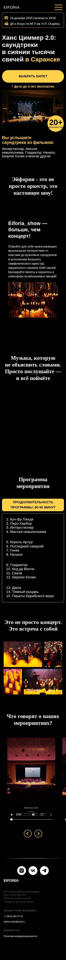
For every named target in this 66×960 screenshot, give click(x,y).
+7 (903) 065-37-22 (13, 916)
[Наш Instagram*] (21, 870)
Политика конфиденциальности (20, 936)
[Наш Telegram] (44, 870)
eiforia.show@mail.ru (14, 921)
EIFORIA (11, 880)
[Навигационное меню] (58, 7)
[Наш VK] (33, 870)
